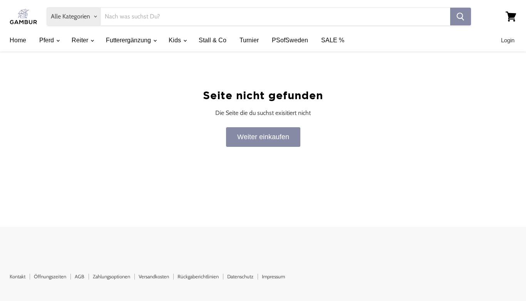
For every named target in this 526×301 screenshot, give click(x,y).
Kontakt (17, 276)
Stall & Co (212, 40)
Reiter (81, 40)
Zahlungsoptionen (111, 276)
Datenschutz (240, 276)
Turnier (249, 40)
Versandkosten (154, 276)
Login (507, 40)
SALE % (332, 40)
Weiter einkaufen (263, 137)
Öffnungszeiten (50, 276)
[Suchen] (460, 16)
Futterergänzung (129, 40)
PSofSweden (290, 40)
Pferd (47, 40)
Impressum (273, 276)
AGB (79, 276)
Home (18, 40)
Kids (176, 40)
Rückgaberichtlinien (198, 276)
